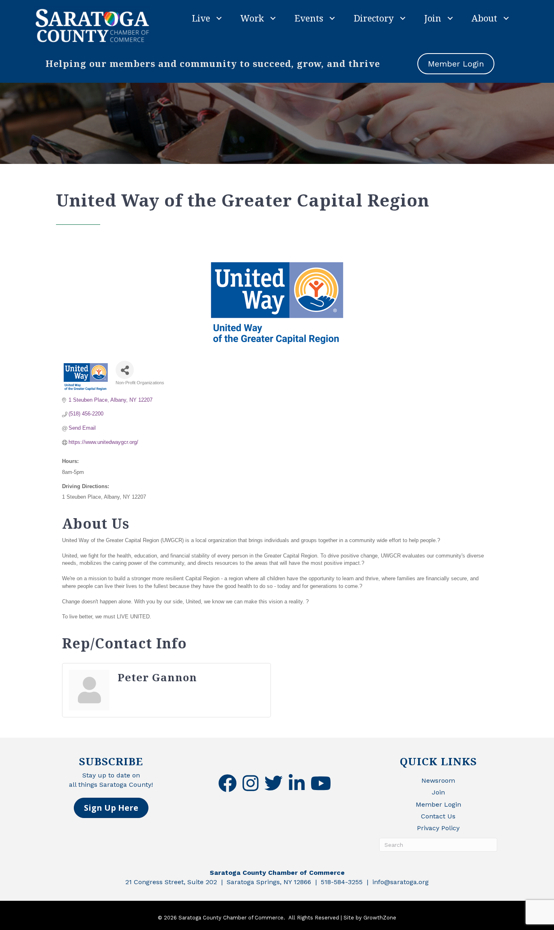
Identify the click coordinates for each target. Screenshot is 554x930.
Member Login (438, 804)
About (484, 18)
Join (432, 18)
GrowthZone (379, 918)
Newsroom (438, 780)
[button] (111, 808)
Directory (374, 18)
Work (252, 18)
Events (308, 18)
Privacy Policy (438, 828)
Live (201, 18)
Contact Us (438, 816)
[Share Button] (125, 370)
